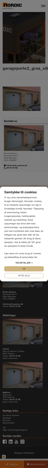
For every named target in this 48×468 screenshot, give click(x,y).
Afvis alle (24, 275)
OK (24, 268)
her (35, 257)
